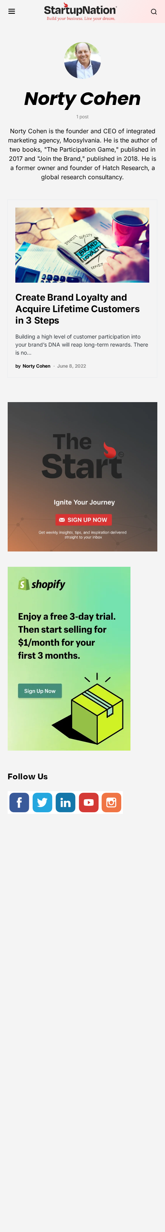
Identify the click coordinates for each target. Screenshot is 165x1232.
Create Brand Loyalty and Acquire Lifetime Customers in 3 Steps (77, 309)
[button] (12, 11)
